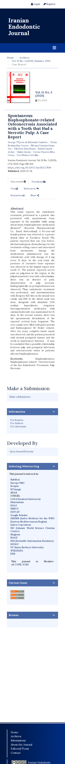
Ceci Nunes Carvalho (28, 155)
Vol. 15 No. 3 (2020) (43, 93)
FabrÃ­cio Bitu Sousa (25, 148)
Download (37, 181)
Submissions (18, 740)
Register (50, 4)
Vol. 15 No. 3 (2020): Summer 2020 (31, 61)
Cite (13, 188)
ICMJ (26, 564)
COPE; (19, 564)
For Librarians (18, 426)
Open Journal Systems (21, 451)
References (30, 188)
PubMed (15, 479)
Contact (16, 752)
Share (34, 195)
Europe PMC (17, 482)
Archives (24, 57)
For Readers (16, 420)
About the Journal (21, 744)
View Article (17, 181)
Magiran (15, 534)
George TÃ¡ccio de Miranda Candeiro (28, 142)
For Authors (16, 423)
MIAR (13, 492)
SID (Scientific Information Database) (32, 540)
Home (10, 57)
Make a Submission (20, 396)
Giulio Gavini (24, 152)
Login (36, 4)
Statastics (16, 195)
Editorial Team (20, 748)
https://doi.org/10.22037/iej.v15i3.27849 (29, 167)
